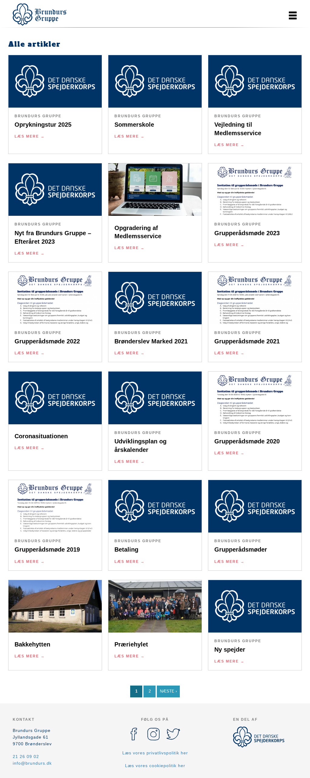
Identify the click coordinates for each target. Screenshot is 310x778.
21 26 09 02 (26, 756)
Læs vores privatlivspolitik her (155, 752)
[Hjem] (40, 14)
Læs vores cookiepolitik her (155, 765)
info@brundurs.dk (32, 763)
